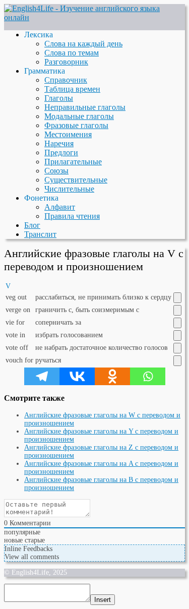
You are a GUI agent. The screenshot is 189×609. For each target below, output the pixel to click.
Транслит (40, 234)
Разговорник (66, 61)
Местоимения (68, 134)
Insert (102, 599)
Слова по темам (71, 52)
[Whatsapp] (147, 376)
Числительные (69, 189)
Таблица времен (72, 89)
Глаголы (58, 98)
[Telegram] (41, 376)
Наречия (59, 143)
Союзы (56, 170)
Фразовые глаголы (76, 125)
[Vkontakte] (77, 376)
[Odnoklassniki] (112, 376)
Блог (32, 225)
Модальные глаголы (79, 116)
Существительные (75, 179)
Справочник (65, 80)
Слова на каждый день (83, 43)
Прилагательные (73, 161)
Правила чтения (72, 216)
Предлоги (61, 152)
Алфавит (59, 207)
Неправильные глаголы (84, 107)
